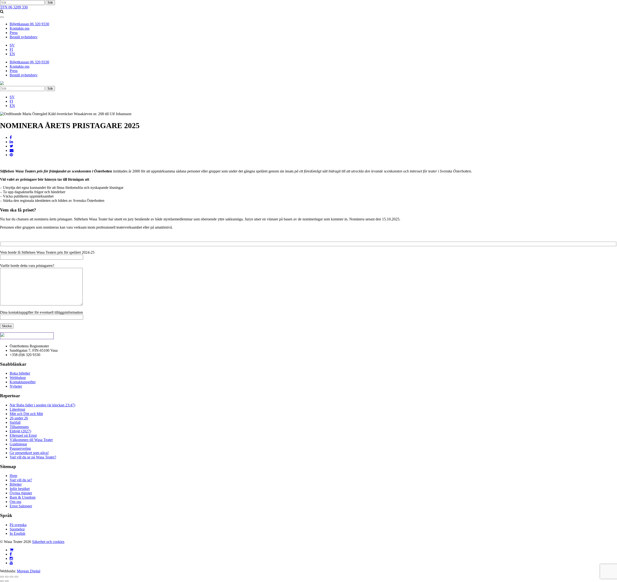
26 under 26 (19, 418)
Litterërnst (17, 409)
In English (17, 533)
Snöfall (15, 422)
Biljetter (16, 484)
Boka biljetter (20, 373)
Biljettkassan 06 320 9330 (29, 24)
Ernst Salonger (21, 506)
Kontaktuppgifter (23, 382)
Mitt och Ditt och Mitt (26, 414)
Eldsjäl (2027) (20, 431)
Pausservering (20, 448)
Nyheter (16, 386)
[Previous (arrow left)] (2, 581)
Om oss (15, 502)
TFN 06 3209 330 (14, 7)
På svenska (18, 525)
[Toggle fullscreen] (11, 576)
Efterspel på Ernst (23, 435)
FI (11, 49)
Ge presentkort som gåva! (29, 453)
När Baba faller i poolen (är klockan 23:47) (42, 405)
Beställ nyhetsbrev (24, 37)
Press (14, 33)
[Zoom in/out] (16, 576)
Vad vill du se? (21, 480)
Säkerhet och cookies (48, 542)
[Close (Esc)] (2, 576)
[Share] (7, 576)
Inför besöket (20, 489)
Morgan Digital (28, 571)
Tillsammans (19, 427)
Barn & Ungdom (22, 497)
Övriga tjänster (21, 493)
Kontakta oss (19, 28)
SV (12, 45)
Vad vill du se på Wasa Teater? (33, 457)
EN (12, 54)
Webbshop (18, 378)
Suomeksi (17, 529)
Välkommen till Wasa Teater (31, 440)
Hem (13, 476)
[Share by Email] (11, 150)
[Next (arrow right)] (7, 581)
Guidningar (18, 444)
